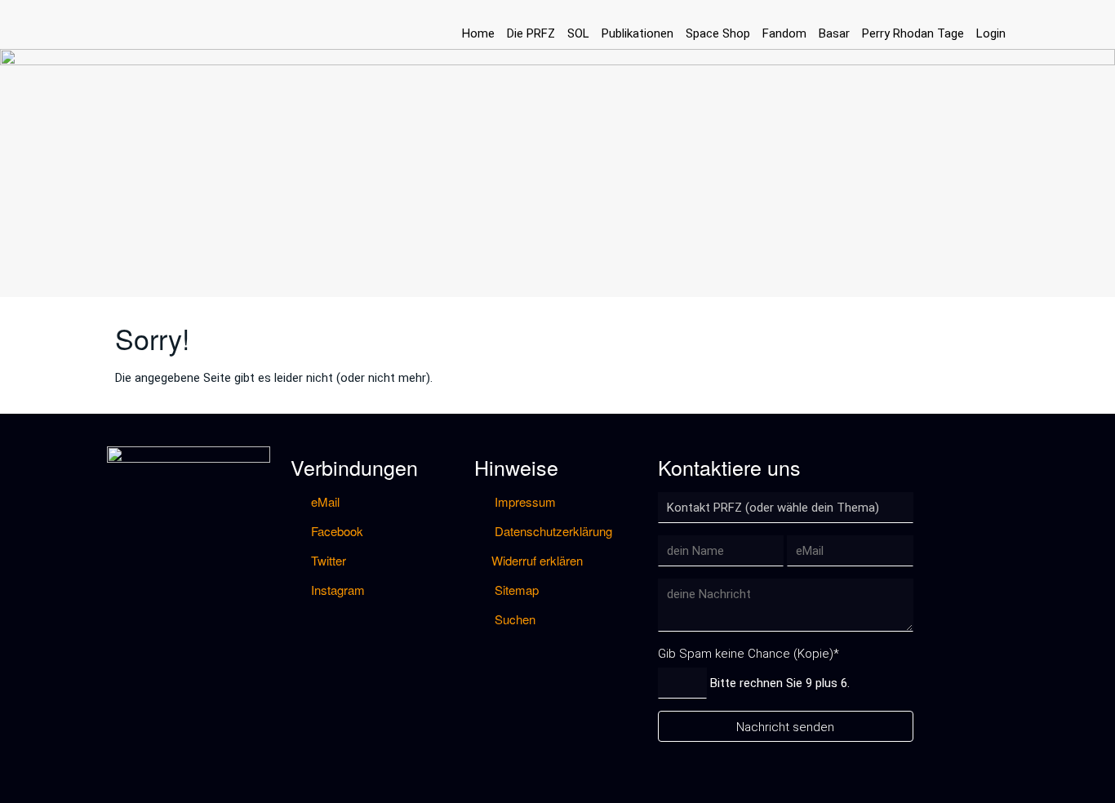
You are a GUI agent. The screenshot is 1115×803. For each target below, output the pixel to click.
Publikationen (637, 33)
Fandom (784, 33)
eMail (324, 501)
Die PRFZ (531, 33)
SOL (578, 33)
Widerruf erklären (537, 560)
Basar (834, 33)
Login (991, 33)
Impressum (523, 501)
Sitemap (515, 589)
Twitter (327, 560)
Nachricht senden (785, 727)
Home (478, 33)
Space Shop (718, 33)
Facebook (335, 530)
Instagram (336, 589)
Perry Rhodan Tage (913, 33)
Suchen (513, 619)
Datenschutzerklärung (551, 530)
